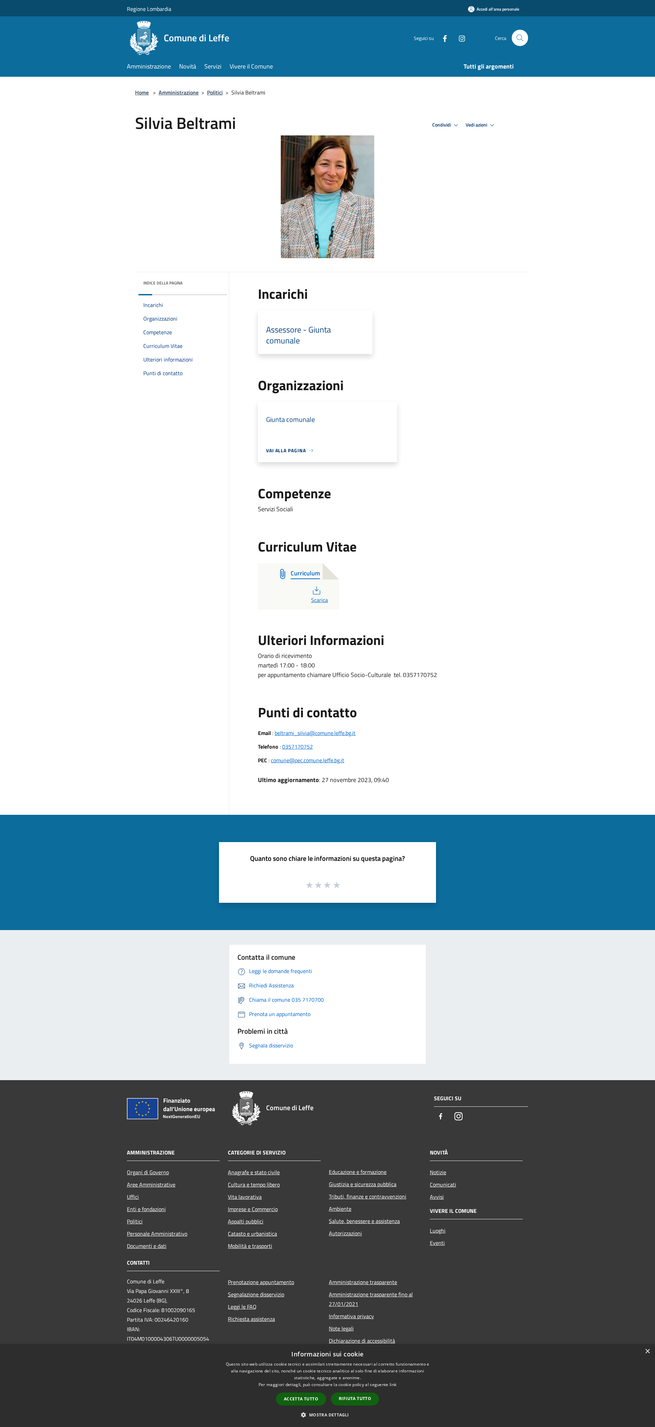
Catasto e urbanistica (252, 1234)
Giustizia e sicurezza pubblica (362, 1184)
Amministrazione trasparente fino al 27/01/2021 (371, 1299)
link (393, 1384)
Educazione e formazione (358, 1172)
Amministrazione (179, 92)
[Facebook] (442, 37)
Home (142, 92)
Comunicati (443, 1184)
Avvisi (437, 1197)
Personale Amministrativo (157, 1234)
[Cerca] (520, 38)
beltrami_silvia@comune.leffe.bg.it (315, 733)
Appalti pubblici (245, 1221)
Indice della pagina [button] (163, 283)
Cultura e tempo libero (254, 1184)
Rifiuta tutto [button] (355, 1398)
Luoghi (438, 1230)
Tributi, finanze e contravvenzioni (367, 1196)
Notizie (438, 1172)
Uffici (133, 1197)
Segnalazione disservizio (256, 1294)
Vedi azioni (477, 125)
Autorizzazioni (345, 1233)
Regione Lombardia (149, 9)
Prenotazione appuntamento (261, 1282)
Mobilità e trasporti (250, 1246)
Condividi (442, 125)
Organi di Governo (148, 1172)
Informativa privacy (351, 1316)
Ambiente (340, 1209)
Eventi (437, 1243)
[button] (327, 1415)
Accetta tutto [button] (301, 1399)
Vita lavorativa (245, 1197)
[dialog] (327, 1385)
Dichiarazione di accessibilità (362, 1341)
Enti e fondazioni (146, 1209)
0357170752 (297, 746)
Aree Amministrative (151, 1184)
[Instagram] (459, 37)
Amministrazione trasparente (363, 1282)
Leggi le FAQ (242, 1307)
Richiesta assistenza (251, 1319)
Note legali (341, 1328)
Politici (215, 92)
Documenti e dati (146, 1246)
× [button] (647, 1351)
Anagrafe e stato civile (254, 1172)
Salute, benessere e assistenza (364, 1221)
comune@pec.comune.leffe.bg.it (307, 760)
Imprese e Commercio (253, 1209)
